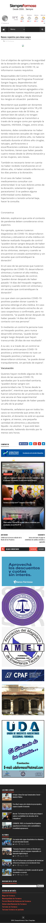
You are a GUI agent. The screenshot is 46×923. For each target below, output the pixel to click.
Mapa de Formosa (8, 895)
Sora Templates (30, 920)
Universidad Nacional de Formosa (14, 904)
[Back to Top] (23, 917)
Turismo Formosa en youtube (13, 909)
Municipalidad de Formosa (11, 898)
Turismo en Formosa (9, 906)
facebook (33, 549)
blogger (41, 549)
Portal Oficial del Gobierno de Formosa (16, 901)
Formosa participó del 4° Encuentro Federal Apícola (19, 502)
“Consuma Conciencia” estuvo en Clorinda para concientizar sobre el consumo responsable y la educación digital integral (23, 479)
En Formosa (10, 41)
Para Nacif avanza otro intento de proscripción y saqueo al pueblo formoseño (27, 805)
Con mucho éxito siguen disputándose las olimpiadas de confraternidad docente (28, 840)
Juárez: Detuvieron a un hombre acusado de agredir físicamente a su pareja (28, 871)
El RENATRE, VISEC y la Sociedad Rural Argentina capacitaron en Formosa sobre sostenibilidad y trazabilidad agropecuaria (27, 825)
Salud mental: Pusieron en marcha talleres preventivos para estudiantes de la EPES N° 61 (21, 523)
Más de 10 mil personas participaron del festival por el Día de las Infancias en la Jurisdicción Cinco (28, 861)
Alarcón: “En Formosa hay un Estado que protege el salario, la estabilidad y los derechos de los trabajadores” (27, 816)
